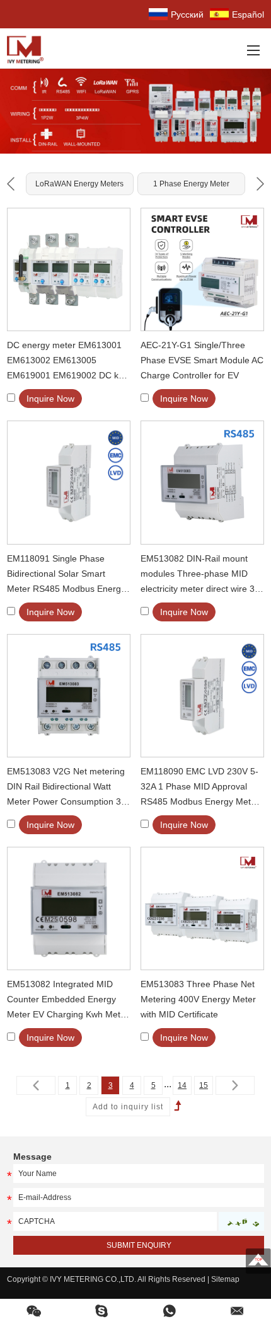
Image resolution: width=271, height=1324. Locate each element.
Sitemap (225, 1279)
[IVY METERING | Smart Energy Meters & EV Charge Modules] (29, 48)
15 (203, 1085)
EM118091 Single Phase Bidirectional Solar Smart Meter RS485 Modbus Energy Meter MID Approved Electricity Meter (68, 574)
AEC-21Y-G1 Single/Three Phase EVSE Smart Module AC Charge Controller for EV (202, 360)
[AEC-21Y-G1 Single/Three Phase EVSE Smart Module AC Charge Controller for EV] (202, 269)
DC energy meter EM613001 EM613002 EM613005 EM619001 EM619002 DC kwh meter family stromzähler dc (68, 361)
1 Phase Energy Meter (191, 183)
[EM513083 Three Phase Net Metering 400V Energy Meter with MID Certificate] (202, 908)
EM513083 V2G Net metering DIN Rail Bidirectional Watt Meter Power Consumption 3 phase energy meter (66, 787)
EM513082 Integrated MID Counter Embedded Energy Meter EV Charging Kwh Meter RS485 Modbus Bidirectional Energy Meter (68, 1000)
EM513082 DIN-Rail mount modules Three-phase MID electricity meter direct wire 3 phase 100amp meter (198, 574)
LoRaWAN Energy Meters (79, 183)
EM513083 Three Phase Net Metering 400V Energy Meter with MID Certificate (198, 999)
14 (182, 1085)
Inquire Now (50, 398)
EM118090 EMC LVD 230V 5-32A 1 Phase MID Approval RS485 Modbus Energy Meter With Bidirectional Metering (200, 787)
